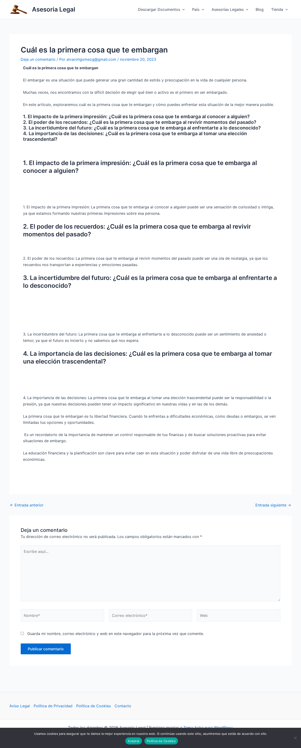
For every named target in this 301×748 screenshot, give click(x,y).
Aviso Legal (19, 706)
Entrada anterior (27, 505)
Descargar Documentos (159, 9)
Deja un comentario (38, 59)
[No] (295, 738)
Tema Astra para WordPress (208, 727)
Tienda (277, 9)
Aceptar (134, 741)
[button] (182, 9)
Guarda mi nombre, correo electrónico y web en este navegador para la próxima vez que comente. (115, 633)
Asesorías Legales (228, 9)
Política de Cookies (93, 706)
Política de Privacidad (53, 706)
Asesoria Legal (53, 9)
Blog (260, 9)
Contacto (123, 706)
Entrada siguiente (273, 505)
